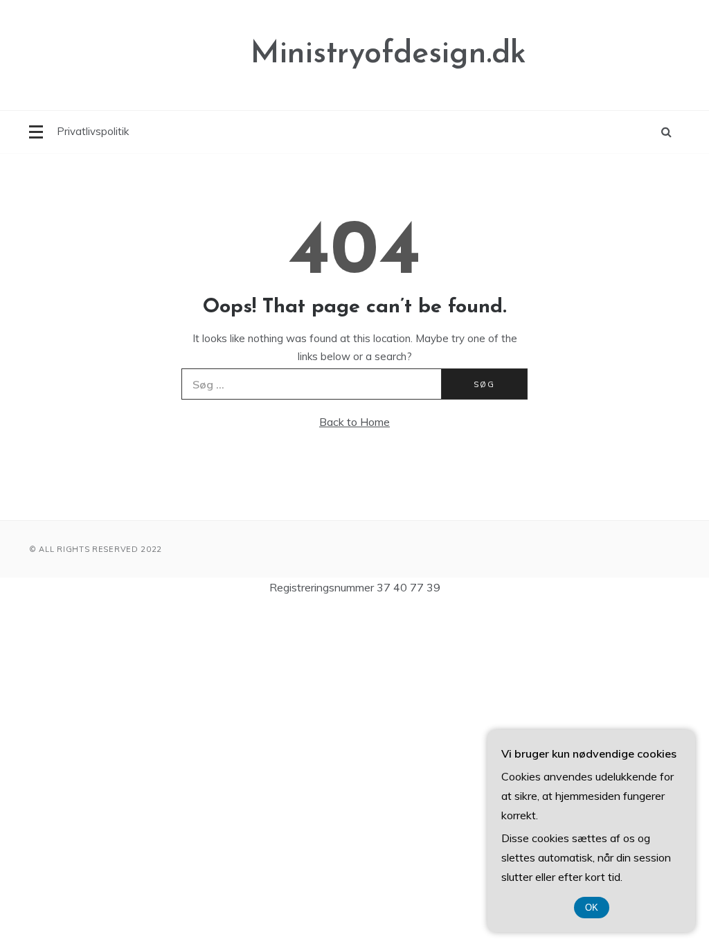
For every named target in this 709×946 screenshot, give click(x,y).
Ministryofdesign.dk (388, 54)
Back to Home (354, 422)
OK (591, 907)
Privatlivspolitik (93, 131)
